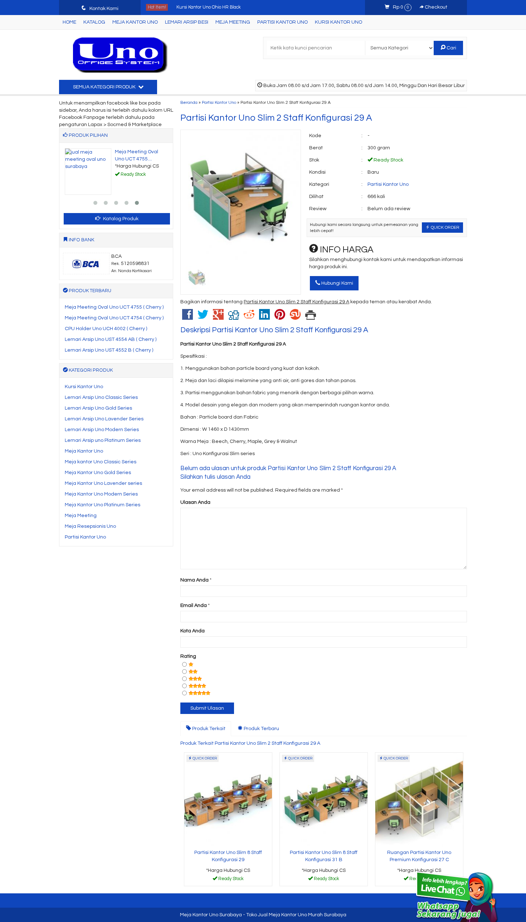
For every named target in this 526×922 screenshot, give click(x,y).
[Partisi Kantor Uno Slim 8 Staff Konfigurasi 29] (228, 799)
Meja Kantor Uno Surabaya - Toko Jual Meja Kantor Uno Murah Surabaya (263, 914)
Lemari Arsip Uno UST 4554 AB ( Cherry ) (110, 339)
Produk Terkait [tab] (208, 728)
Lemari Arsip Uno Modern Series (102, 429)
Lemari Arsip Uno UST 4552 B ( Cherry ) (109, 350)
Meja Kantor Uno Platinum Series (102, 504)
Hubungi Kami (336, 283)
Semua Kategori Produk (105, 87)
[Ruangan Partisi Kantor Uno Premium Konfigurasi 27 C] (419, 799)
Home (69, 22)
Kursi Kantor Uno (338, 22)
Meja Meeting (232, 22)
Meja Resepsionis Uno (90, 526)
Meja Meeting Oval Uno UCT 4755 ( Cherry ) (114, 307)
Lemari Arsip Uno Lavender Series (104, 418)
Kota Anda (192, 630)
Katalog (94, 22)
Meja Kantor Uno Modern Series (101, 494)
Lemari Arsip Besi (186, 22)
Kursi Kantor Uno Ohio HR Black (208, 6)
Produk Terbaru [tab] (261, 728)
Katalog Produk (120, 218)
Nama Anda (194, 580)
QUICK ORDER (444, 227)
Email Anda (193, 605)
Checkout (435, 7)
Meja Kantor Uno (135, 22)
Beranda (189, 102)
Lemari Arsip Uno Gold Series (98, 408)
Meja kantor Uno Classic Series (100, 461)
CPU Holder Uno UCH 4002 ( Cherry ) (106, 328)
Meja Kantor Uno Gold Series (98, 472)
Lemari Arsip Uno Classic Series (101, 397)
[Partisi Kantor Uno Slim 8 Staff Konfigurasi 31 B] (323, 799)
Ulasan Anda (195, 502)
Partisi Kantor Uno (282, 22)
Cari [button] (450, 47)
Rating (188, 656)
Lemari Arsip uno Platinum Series (103, 440)
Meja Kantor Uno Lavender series (103, 483)
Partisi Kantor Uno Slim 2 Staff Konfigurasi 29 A (276, 117)
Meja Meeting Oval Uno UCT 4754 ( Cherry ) (114, 317)
